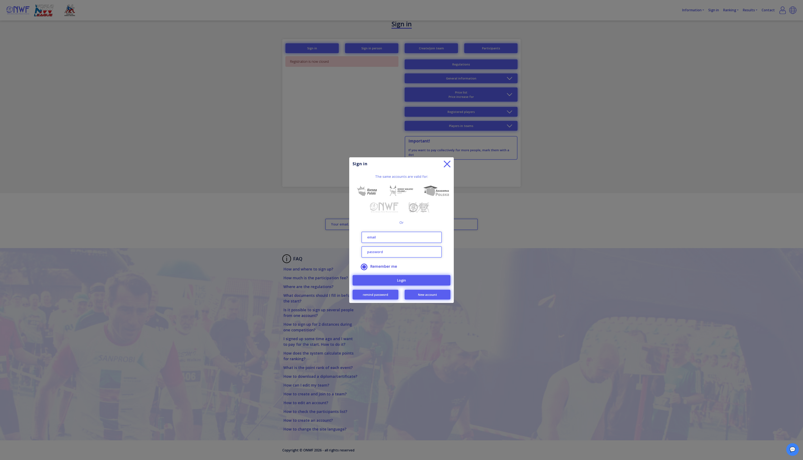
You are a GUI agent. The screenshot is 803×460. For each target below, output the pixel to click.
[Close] (447, 164)
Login (401, 280)
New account (427, 295)
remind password (375, 295)
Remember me (383, 266)
